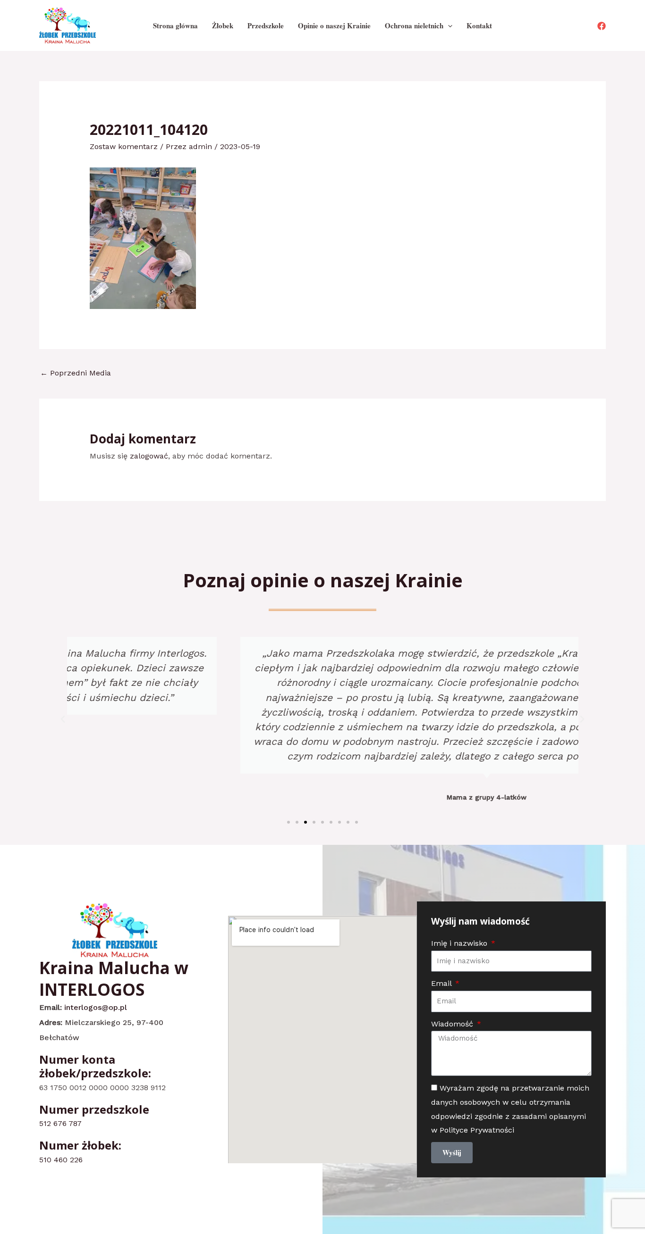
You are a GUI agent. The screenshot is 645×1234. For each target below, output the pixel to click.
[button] (63, 719)
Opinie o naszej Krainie (334, 25)
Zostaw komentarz (124, 146)
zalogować (149, 455)
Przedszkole (265, 25)
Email (442, 983)
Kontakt (479, 25)
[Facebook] (601, 26)
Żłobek (222, 25)
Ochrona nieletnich (414, 25)
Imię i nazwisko (460, 943)
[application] (447, 25)
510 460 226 (61, 1159)
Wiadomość (453, 1023)
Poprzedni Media (75, 372)
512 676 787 (60, 1123)
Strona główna (175, 25)
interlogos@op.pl (95, 1007)
